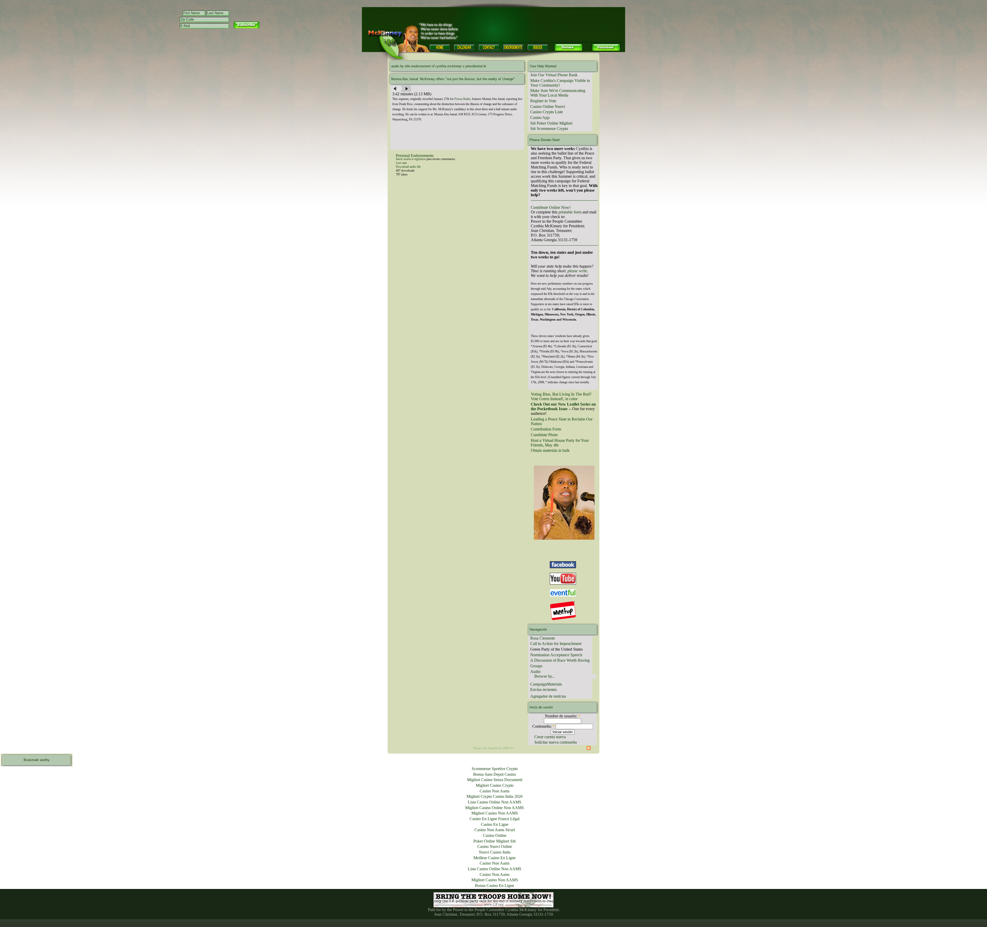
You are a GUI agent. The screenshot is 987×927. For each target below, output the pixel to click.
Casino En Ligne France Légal (494, 819)
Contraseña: (543, 726)
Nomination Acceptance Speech (556, 655)
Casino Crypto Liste (546, 112)
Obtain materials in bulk (550, 450)
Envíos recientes (543, 689)
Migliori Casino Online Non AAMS (494, 808)
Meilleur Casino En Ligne (494, 858)
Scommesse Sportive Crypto (495, 768)
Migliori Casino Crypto (495, 785)
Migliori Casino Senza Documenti (494, 780)
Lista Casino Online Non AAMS (494, 802)
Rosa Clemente (542, 638)
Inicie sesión (403, 159)
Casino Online (494, 835)
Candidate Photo (544, 435)
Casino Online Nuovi (547, 106)
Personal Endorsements (415, 155)
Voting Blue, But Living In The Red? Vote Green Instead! (561, 396)
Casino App (540, 117)
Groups (536, 666)
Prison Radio (462, 99)
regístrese (420, 159)
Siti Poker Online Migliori (551, 123)
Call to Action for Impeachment (555, 643)
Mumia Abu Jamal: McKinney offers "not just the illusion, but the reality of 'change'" (453, 79)
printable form (570, 212)
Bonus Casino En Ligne (494, 885)
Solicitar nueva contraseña (555, 742)
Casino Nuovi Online (494, 846)
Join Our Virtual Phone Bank (554, 75)
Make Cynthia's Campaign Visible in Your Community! (560, 82)
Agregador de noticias (548, 696)
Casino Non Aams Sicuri (494, 830)
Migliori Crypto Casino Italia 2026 (495, 796)
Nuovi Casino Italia (494, 852)
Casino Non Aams (494, 791)
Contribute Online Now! (551, 207)
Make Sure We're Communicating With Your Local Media (557, 92)
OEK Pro (508, 748)
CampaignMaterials (546, 684)
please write (577, 271)
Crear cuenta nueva (550, 737)
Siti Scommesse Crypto (549, 128)
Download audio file (408, 166)
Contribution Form (546, 429)
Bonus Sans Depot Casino (494, 774)
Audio (535, 671)
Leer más (401, 163)
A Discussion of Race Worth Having (560, 660)
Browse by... (544, 676)
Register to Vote (543, 101)
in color (571, 399)
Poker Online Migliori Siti (494, 841)
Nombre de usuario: (562, 716)
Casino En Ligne (494, 824)
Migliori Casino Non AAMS (494, 813)
